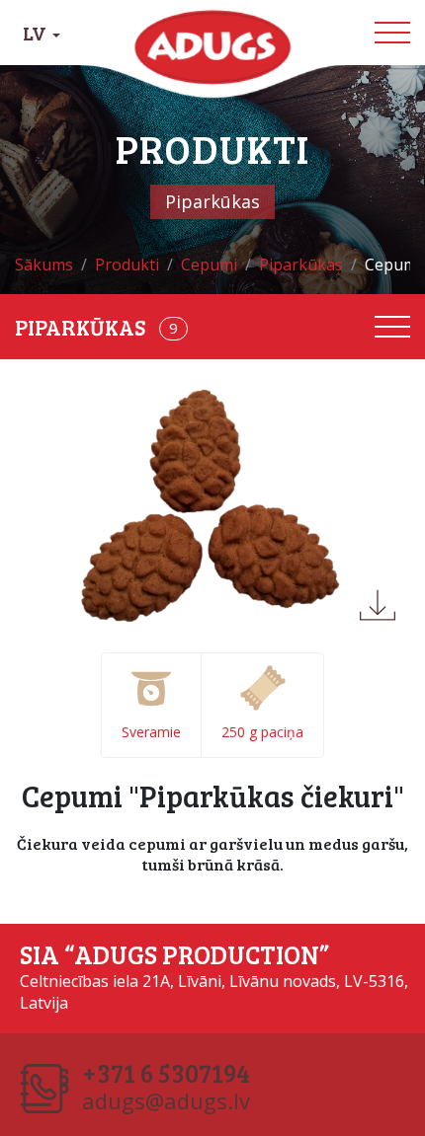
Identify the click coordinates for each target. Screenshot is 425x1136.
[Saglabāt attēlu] (377, 605)
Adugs (212, 47)
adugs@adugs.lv (166, 1100)
